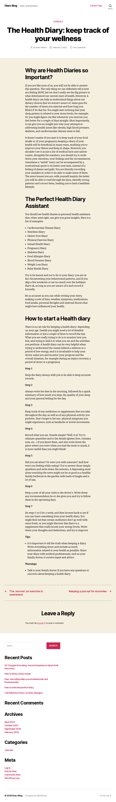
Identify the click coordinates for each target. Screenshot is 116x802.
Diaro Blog (11, 5)
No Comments (79, 47)
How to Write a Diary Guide (18, 674)
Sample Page (96, 5)
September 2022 (13, 729)
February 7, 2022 (60, 47)
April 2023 (10, 722)
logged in (41, 623)
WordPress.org (12, 778)
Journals (58, 21)
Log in (7, 768)
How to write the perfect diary (19, 687)
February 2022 (12, 732)
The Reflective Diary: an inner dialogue (23, 693)
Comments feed (12, 775)
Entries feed (10, 771)
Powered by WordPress (36, 795)
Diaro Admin (41, 47)
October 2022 (11, 725)
